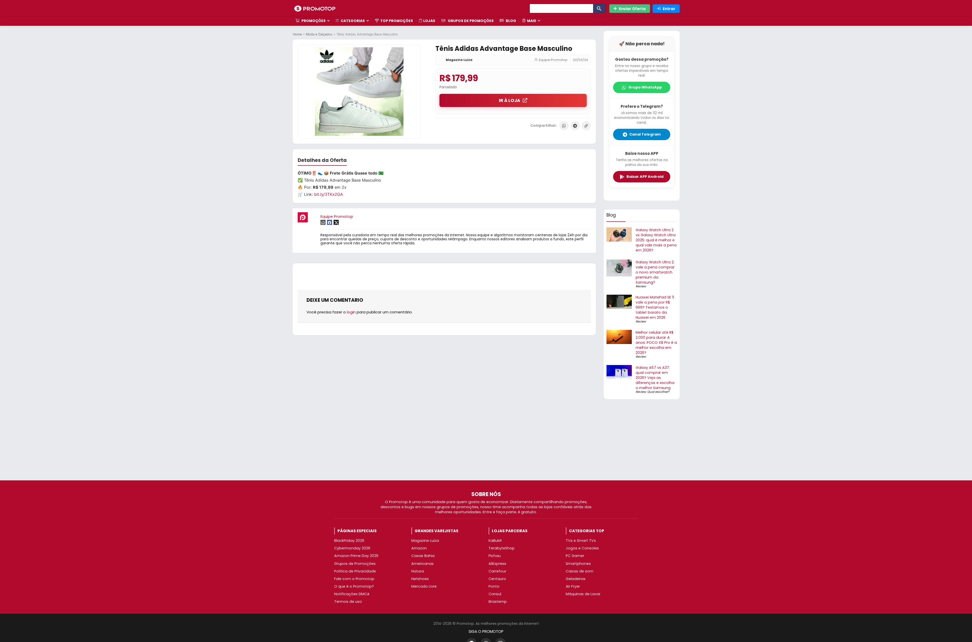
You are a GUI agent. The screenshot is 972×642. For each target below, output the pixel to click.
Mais (531, 20)
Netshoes (420, 578)
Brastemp (498, 601)
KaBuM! (495, 540)
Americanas (422, 563)
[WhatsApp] (564, 125)
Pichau (495, 555)
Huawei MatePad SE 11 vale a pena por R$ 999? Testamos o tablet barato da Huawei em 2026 (655, 307)
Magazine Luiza (459, 60)
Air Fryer (573, 586)
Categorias (352, 20)
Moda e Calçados (319, 34)
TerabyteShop (502, 548)
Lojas (429, 20)
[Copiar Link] (586, 125)
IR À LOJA (509, 100)
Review (641, 286)
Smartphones (578, 563)
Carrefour (497, 571)
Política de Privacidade (355, 571)
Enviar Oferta (632, 8)
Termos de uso (348, 601)
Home (297, 34)
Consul (495, 593)
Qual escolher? (658, 392)
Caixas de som (579, 571)
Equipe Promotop (553, 60)
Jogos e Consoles (582, 548)
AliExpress (497, 563)
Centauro (497, 578)
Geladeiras (575, 578)
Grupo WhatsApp (645, 87)
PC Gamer (575, 555)
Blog (510, 20)
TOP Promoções (396, 20)
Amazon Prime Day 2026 (356, 555)
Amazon (419, 548)
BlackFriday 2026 (349, 540)
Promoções (313, 20)
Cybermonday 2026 (352, 548)
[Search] (599, 8)
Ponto (494, 586)
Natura (417, 571)
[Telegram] (575, 125)
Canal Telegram (645, 134)
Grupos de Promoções (470, 20)
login (351, 312)
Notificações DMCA (352, 593)
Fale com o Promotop (354, 578)
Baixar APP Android (644, 176)
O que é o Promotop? (354, 586)
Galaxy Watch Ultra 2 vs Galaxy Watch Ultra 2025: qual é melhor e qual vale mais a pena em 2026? (656, 240)
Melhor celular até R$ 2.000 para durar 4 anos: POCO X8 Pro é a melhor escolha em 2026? (656, 342)
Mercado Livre (424, 586)
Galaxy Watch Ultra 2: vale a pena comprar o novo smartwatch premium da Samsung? (655, 272)
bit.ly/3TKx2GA (328, 194)
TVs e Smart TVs (581, 540)
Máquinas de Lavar (583, 593)
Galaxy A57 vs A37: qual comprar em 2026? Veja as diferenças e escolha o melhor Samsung (655, 377)
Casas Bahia (423, 555)
